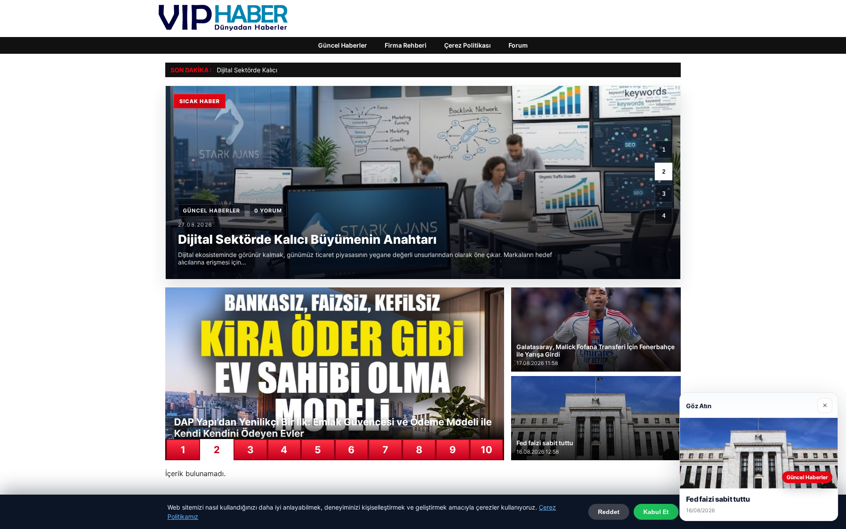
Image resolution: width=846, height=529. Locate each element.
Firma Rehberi (406, 45)
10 (486, 449)
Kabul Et (656, 511)
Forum (518, 45)
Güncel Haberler (342, 45)
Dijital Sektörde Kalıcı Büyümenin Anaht (273, 70)
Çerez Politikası (467, 45)
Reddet (609, 511)
